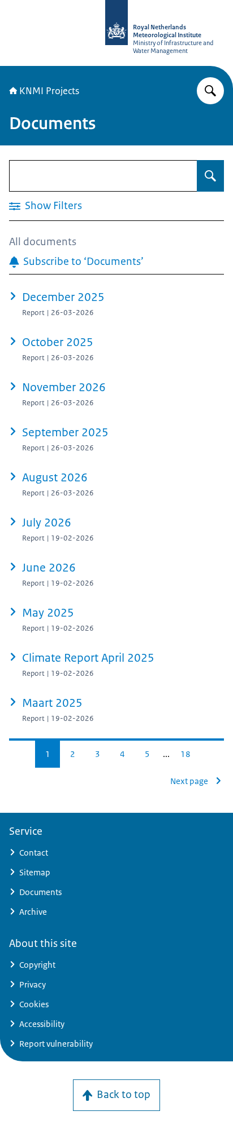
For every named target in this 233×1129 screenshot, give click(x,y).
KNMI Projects (49, 91)
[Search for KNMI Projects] (210, 90)
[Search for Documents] (210, 176)
